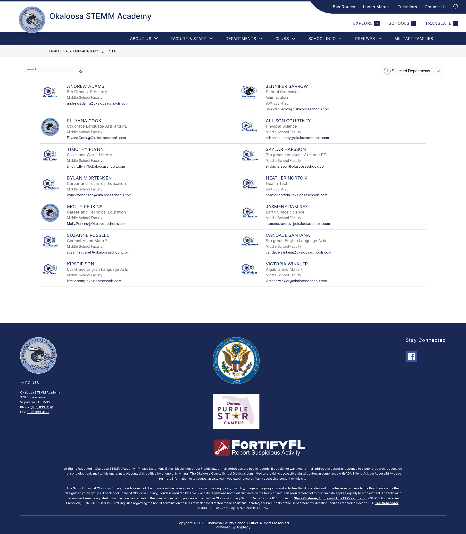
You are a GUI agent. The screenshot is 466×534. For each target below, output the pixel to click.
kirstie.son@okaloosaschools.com (94, 281)
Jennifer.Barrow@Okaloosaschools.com (298, 109)
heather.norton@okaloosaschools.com (296, 195)
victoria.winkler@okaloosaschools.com (297, 281)
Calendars (407, 6)
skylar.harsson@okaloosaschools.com (296, 166)
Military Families (413, 38)
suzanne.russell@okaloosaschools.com (98, 252)
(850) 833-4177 (38, 412)
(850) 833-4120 (42, 407)
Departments (240, 38)
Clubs (282, 38)
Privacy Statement (151, 468)
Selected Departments (408, 71)
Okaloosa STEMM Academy (73, 51)
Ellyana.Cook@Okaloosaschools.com (96, 138)
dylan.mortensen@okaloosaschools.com (99, 195)
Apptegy (243, 527)
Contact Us (436, 6)
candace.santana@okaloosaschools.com (298, 252)
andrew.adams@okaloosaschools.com (97, 103)
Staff (114, 51)
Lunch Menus (376, 6)
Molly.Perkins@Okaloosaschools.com (96, 224)
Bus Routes (344, 6)
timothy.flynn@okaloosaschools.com (96, 166)
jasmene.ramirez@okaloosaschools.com (298, 224)
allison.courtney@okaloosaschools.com (297, 138)
